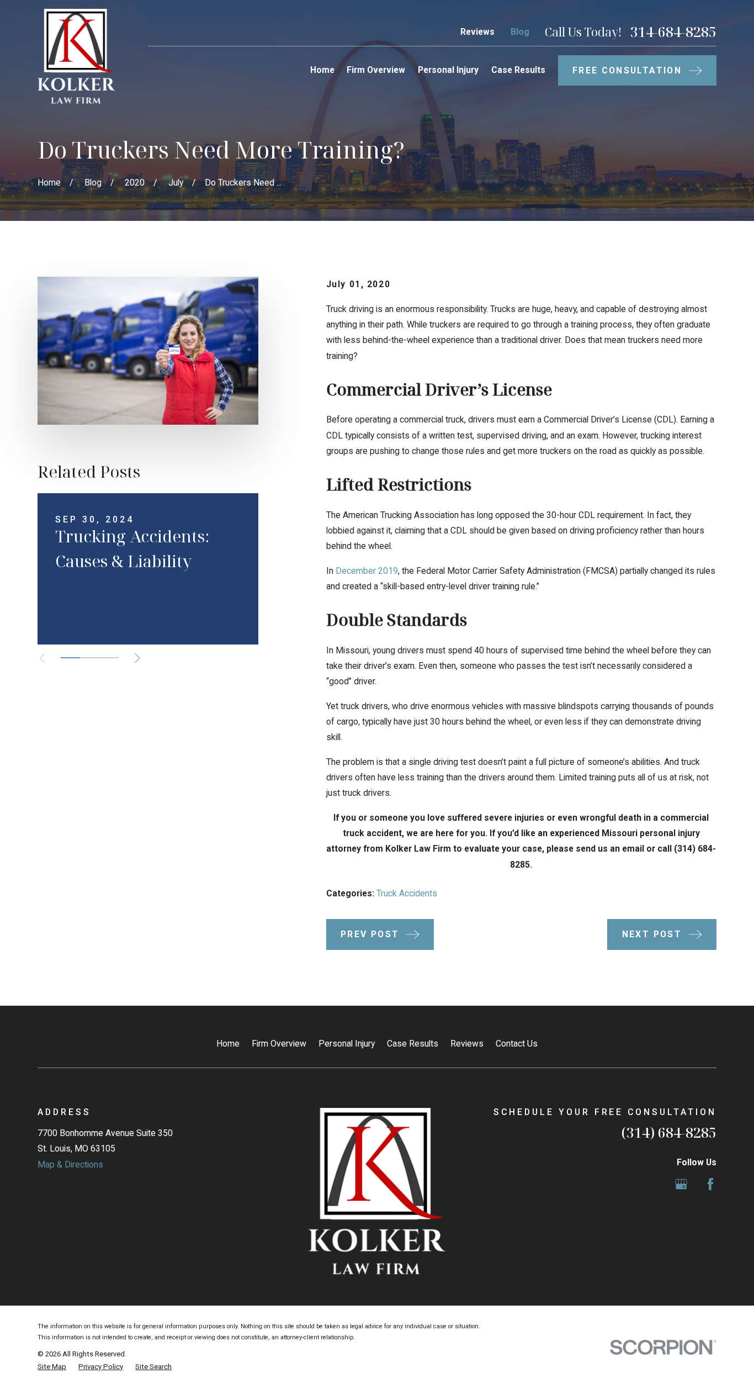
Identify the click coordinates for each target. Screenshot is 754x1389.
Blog (520, 32)
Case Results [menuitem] (518, 70)
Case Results (412, 1043)
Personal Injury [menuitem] (448, 70)
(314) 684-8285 (669, 1132)
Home (228, 1043)
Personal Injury (346, 1043)
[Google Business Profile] (681, 1184)
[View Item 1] (70, 657)
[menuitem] (52, 1367)
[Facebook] (710, 1184)
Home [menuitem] (322, 70)
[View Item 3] (109, 657)
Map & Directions (70, 1164)
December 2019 (365, 571)
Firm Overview (279, 1043)
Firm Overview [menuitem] (376, 70)
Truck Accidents (406, 893)
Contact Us (517, 1043)
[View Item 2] (89, 657)
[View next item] (137, 658)
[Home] (76, 56)
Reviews (477, 32)
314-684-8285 (673, 32)
